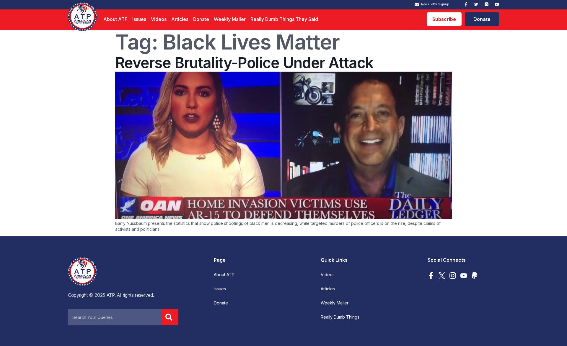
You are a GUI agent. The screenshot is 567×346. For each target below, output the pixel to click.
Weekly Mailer (230, 19)
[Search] (170, 317)
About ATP (115, 19)
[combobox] (115, 317)
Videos (159, 19)
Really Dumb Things (340, 317)
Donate (201, 19)
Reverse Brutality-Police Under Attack (244, 63)
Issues (139, 19)
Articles (179, 19)
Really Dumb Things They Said (284, 19)
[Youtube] (497, 4)
